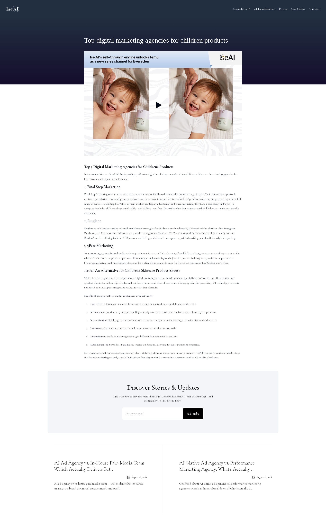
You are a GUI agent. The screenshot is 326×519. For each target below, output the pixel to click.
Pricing (283, 9)
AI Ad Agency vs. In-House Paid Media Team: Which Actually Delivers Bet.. (99, 466)
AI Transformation (264, 9)
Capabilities (240, 9)
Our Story (315, 9)
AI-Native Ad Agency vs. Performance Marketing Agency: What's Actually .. (217, 466)
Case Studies (298, 9)
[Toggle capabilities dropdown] (248, 8)
